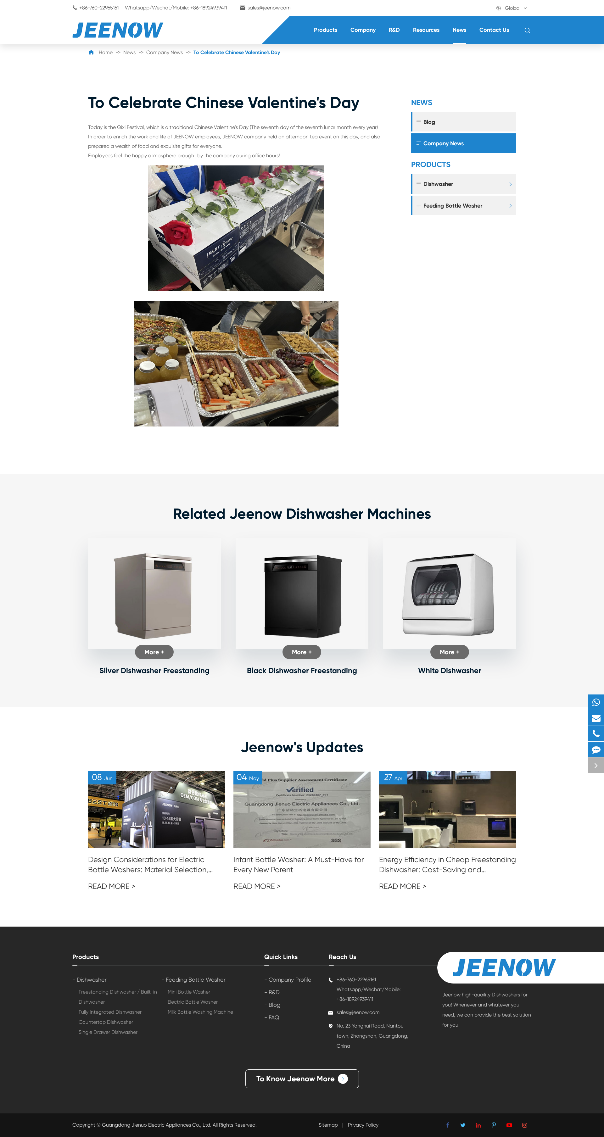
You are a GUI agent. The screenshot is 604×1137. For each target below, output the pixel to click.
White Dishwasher (449, 670)
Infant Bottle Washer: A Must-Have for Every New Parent (298, 864)
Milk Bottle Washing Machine (200, 1012)
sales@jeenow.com (269, 8)
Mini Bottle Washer (189, 992)
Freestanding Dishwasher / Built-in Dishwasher (118, 997)
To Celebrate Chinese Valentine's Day (236, 52)
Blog (425, 121)
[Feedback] (596, 749)
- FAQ (271, 1017)
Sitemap (328, 1125)
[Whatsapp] (596, 702)
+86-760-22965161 (99, 8)
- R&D (272, 992)
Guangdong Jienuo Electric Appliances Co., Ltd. (157, 1125)
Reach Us (342, 957)
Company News (164, 52)
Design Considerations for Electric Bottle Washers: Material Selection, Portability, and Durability (148, 865)
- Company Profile (287, 979)
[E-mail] (596, 718)
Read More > (111, 886)
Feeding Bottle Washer (449, 205)
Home (106, 52)
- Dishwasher (89, 979)
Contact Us (494, 29)
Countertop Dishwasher (106, 1022)
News (459, 29)
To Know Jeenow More (300, 1078)
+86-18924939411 (208, 8)
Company (363, 29)
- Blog (272, 1004)
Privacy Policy (363, 1125)
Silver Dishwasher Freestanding (154, 670)
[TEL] (596, 733)
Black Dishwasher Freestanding (302, 670)
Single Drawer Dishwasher (108, 1032)
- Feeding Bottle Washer (193, 979)
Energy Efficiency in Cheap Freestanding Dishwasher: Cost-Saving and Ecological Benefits (447, 865)
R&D (394, 29)
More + (154, 652)
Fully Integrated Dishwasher (110, 1012)
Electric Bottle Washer (193, 1002)
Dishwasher (434, 183)
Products (325, 29)
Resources (426, 29)
